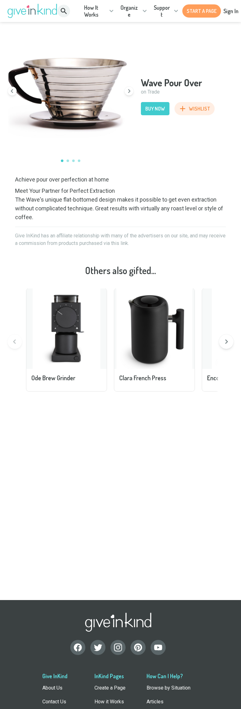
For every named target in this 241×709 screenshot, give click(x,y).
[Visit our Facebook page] (77, 647)
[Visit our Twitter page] (97, 647)
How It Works (91, 11)
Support (162, 11)
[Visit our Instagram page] (118, 647)
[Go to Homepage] (32, 11)
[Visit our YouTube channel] (158, 647)
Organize (129, 11)
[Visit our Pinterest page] (138, 647)
